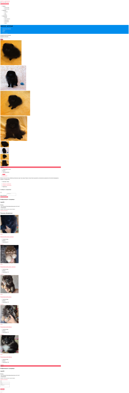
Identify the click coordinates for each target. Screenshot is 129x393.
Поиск (2, 39)
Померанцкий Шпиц (6, 357)
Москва (5, 17)
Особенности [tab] (4, 175)
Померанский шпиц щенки (7, 267)
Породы (3, 6)
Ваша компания (3, 195)
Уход (5, 13)
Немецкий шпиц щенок (7, 237)
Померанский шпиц (5, 297)
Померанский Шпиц (6, 327)
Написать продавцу (4, 210)
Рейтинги (6, 11)
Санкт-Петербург (7, 18)
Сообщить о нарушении (6, 185)
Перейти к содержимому (5, 1)
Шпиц (1, 234)
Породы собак (6, 7)
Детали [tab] (3, 174)
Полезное (4, 10)
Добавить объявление (4, 3)
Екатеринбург (6, 21)
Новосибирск (6, 20)
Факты (5, 14)
